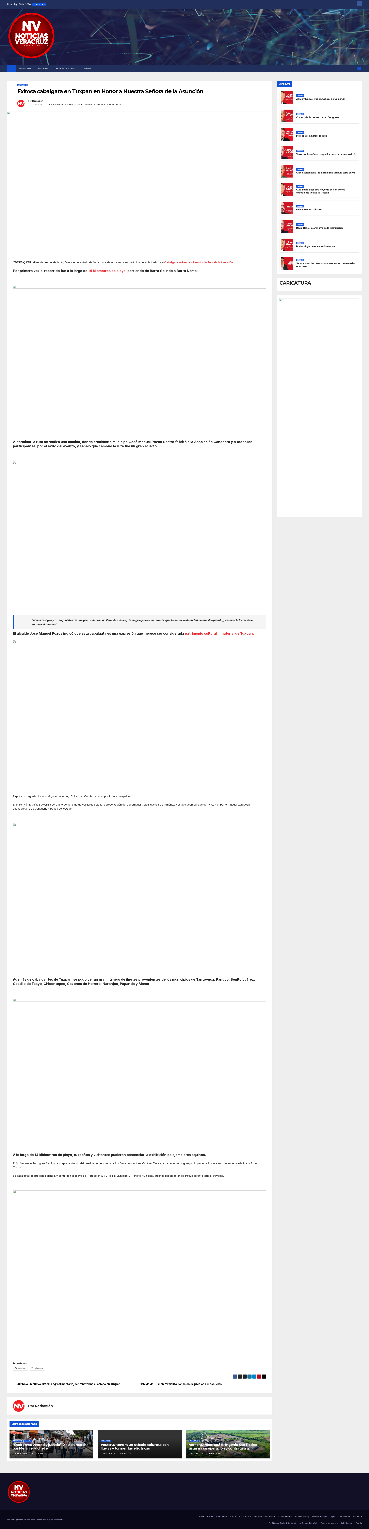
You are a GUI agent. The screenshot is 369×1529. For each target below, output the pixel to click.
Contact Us (235, 1516)
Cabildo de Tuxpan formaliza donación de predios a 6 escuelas (181, 1384)
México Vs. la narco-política (311, 135)
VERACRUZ (25, 68)
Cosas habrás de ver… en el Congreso (317, 117)
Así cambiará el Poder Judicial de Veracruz (320, 99)
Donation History (301, 1516)
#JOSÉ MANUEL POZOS (79, 104)
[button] (354, 68)
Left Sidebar (344, 1516)
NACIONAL (44, 68)
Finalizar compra (319, 1516)
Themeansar (59, 1519)
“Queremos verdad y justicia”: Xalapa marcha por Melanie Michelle (50, 1446)
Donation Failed (285, 1516)
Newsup (46, 1519)
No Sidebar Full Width (308, 1523)
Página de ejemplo (329, 1523)
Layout (333, 1516)
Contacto (247, 1516)
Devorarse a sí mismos (309, 209)
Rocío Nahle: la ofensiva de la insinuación (319, 228)
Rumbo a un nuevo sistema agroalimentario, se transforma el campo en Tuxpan (68, 1384)
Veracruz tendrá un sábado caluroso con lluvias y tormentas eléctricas (135, 1446)
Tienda (358, 1523)
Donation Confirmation (264, 1516)
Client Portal (221, 1516)
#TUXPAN (100, 104)
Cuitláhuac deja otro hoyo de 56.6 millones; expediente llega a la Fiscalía (320, 191)
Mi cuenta (357, 1516)
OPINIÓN (87, 68)
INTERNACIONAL (65, 68)
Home (201, 1516)
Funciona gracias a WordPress (21, 1519)
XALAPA (28, 1441)
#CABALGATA (56, 104)
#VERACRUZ (114, 104)
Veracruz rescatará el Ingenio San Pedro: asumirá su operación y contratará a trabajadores (223, 1448)
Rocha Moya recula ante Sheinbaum (316, 246)
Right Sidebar (347, 1523)
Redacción (37, 101)
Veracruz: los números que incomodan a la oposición (326, 154)
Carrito (210, 1516)
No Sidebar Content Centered (282, 1523)
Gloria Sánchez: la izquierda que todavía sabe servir (325, 172)
